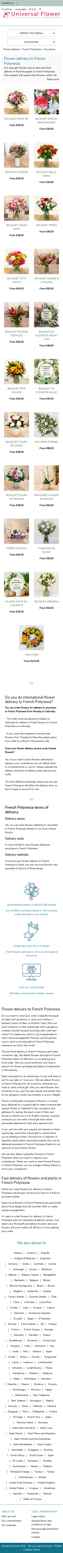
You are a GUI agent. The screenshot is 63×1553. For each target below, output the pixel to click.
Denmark (19, 1313)
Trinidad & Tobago (20, 1471)
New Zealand (18, 1400)
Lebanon (28, 1362)
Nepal (49, 1389)
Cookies (35, 1537)
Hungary (15, 1346)
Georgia (48, 1329)
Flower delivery (11, 49)
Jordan (11, 1357)
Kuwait (35, 1357)
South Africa (17, 1455)
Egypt (30, 1318)
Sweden (47, 1460)
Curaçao (37, 1307)
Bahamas (47, 1269)
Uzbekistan (49, 1488)
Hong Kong (49, 1340)
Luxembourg (34, 1367)
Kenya (23, 1357)
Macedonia (18, 1373)
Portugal (17, 1417)
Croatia (14, 1307)
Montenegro (19, 1389)
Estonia (12, 1324)
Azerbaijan (18, 1269)
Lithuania (17, 1367)
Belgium (34, 1280)
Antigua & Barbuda (24, 1258)
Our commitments (12, 1520)
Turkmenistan (25, 1477)
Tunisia (38, 1471)
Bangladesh (49, 1274)
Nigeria (49, 1400)
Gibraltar (33, 1335)
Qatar (48, 1417)
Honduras (32, 1340)
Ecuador (18, 1318)
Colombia (29, 1302)
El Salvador (45, 1318)
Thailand (47, 1466)
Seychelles (17, 1450)
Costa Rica (45, 1302)
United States (16, 1488)
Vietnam (47, 1493)
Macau (49, 1367)
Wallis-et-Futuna (32, 1499)
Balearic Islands (30, 1274)
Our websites (9, 1525)
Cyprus (51, 1307)
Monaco (52, 1384)
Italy (25, 1351)
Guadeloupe (15, 1340)
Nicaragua (35, 1400)
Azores (33, 1269)
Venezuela (32, 1493)
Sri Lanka (18, 1460)
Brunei (51, 1285)
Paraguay (13, 1411)
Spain (51, 1455)
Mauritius (46, 1378)
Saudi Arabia (44, 1444)
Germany (19, 1335)
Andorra (31, 1253)
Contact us (7, 3)
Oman (25, 1406)
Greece (46, 1335)
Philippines (38, 1411)
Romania (43, 1422)
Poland (53, 1411)
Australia (38, 1264)
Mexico (25, 1384)
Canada (47, 1291)
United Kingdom (46, 1482)
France (15, 1329)
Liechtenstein (45, 1362)
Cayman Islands (37, 1296)
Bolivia (46, 1280)
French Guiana (32, 1329)
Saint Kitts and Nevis (23, 1428)
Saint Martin (16, 1433)
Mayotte (12, 1384)
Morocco (36, 1389)
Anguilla (45, 1253)
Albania (18, 1253)
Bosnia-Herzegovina (21, 1285)
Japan (49, 1351)
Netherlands (21, 1395)
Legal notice (38, 1516)
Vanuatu (17, 1493)
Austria (52, 1264)
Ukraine (42, 1477)
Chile (53, 1296)
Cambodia (32, 1291)
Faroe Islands (28, 1324)
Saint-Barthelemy (22, 1444)
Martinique (30, 1378)
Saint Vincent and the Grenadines (32, 1439)
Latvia (15, 1362)
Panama (51, 1406)
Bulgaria (17, 1291)
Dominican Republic (39, 1313)
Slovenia (48, 1450)
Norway (12, 1406)
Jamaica (37, 1351)
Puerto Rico (33, 1417)
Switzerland (18, 1466)
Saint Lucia (46, 1428)
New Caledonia (41, 1395)
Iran (52, 1346)
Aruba (25, 1264)
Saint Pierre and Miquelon (41, 1433)
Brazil (40, 1285)
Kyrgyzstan (50, 1357)
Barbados (19, 1280)
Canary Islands (16, 1296)
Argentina (45, 1258)
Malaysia (47, 1373)
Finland (52, 1324)
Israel (15, 1351)
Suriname (33, 1460)
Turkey (50, 1471)
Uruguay (33, 1488)
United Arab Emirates (21, 1482)
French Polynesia (32, 49)
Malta (16, 1378)
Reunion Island (25, 1422)
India (27, 1346)
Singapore (33, 1450)
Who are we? (9, 1516)
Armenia (12, 1264)
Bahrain (13, 1274)
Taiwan (34, 1466)
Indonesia (40, 1346)
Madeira (33, 1373)
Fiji (42, 1324)
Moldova (38, 1384)
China (16, 1302)
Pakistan (38, 1406)
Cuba (25, 1307)
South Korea (36, 1455)
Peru (25, 1411)
